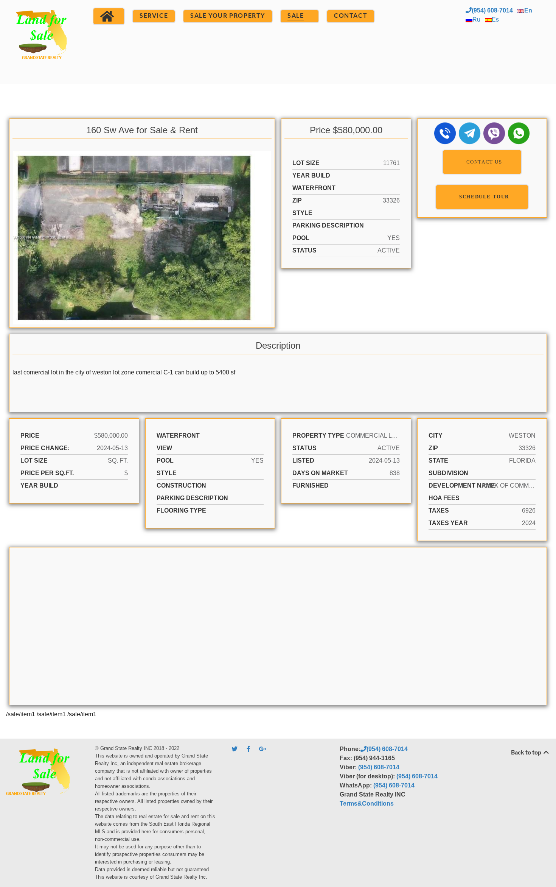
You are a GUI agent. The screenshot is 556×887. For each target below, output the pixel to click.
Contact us (484, 161)
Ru (476, 19)
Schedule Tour (484, 196)
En (528, 10)
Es (495, 19)
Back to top (526, 752)
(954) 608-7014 (492, 10)
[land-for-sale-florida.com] (42, 41)
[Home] (108, 16)
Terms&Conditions (367, 803)
